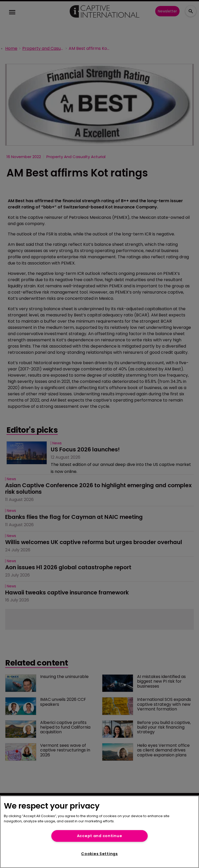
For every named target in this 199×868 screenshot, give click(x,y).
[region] (99, 832)
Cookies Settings (99, 853)
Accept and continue (99, 835)
